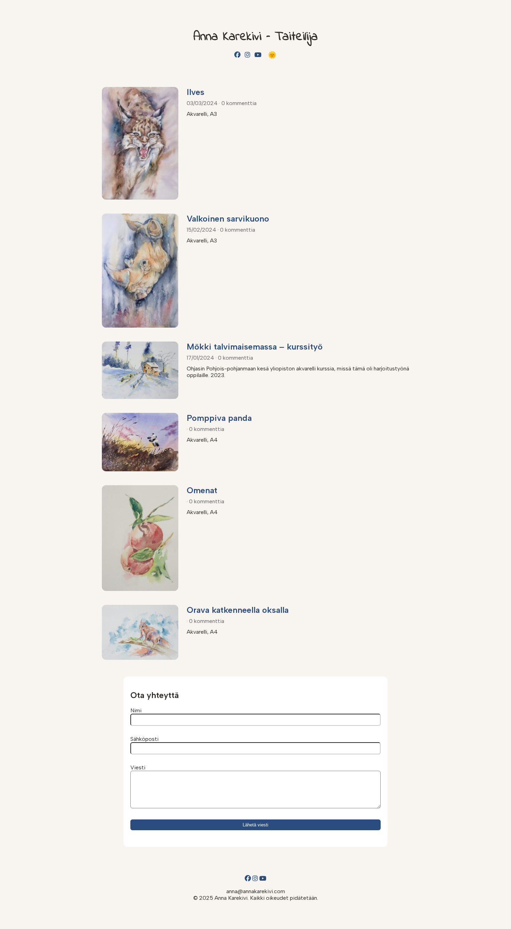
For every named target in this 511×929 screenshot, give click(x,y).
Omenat (202, 490)
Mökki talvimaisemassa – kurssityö (255, 347)
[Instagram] (247, 55)
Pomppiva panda (219, 418)
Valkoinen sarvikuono (228, 219)
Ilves (195, 92)
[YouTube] (257, 55)
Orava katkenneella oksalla (238, 610)
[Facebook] (237, 55)
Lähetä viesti (255, 824)
